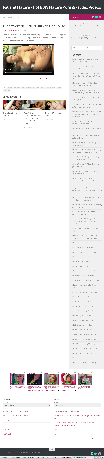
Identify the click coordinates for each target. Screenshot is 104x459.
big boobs (41, 35)
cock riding (17, 87)
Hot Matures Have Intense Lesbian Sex (84, 271)
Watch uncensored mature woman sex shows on (28, 79)
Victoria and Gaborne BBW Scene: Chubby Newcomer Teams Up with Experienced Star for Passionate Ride (74, 424)
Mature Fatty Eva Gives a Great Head (84, 316)
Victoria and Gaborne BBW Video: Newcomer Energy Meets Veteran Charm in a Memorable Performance (86, 114)
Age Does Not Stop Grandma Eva (83, 247)
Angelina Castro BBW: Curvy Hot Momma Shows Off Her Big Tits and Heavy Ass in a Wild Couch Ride (86, 221)
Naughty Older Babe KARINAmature (84, 243)
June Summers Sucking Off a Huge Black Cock (87, 280)
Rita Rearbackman (11, 31)
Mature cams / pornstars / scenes (15, 411)
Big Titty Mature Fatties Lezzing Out (84, 353)
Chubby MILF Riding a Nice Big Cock (84, 358)
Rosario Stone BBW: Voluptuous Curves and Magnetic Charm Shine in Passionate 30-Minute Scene (32, 118)
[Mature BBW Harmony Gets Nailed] (55, 105)
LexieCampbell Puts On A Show (82, 325)
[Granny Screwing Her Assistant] (13, 105)
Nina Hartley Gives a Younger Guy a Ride (15, 416)
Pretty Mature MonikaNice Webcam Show (85, 339)
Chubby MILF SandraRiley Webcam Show (85, 348)
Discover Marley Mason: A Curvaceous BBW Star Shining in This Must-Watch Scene (77, 417)
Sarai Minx (6, 429)
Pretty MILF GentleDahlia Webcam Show (85, 320)
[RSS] (100, 17)
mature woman (51, 87)
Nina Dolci (6, 420)
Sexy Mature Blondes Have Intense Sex (84, 334)
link (102, 427)
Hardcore (43, 87)
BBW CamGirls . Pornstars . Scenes (66, 411)
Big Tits (6, 17)
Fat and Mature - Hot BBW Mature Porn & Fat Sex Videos (52, 7)
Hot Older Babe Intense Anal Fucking (84, 363)
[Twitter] (93, 17)
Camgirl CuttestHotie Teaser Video (83, 306)
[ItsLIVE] (96, 17)
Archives (56, 402)
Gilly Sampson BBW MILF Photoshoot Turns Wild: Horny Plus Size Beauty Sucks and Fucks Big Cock (87, 190)
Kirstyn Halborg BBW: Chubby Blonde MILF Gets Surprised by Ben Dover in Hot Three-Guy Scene (86, 180)
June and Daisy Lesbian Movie (82, 301)
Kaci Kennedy (7, 434)
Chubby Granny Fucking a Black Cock (85, 292)
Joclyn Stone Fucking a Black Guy (83, 311)
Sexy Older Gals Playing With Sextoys (84, 344)
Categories (6, 402)
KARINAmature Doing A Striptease (83, 276)
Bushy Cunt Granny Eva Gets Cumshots (85, 252)
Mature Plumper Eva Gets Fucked (83, 330)
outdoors (59, 87)
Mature (17, 17)
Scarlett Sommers (8, 425)
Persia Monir (7, 90)
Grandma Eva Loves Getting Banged (84, 257)
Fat (11, 17)
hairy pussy (36, 87)
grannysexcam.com (26, 87)
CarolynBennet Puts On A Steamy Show (85, 297)
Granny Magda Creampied (81, 266)
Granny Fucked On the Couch (82, 262)
